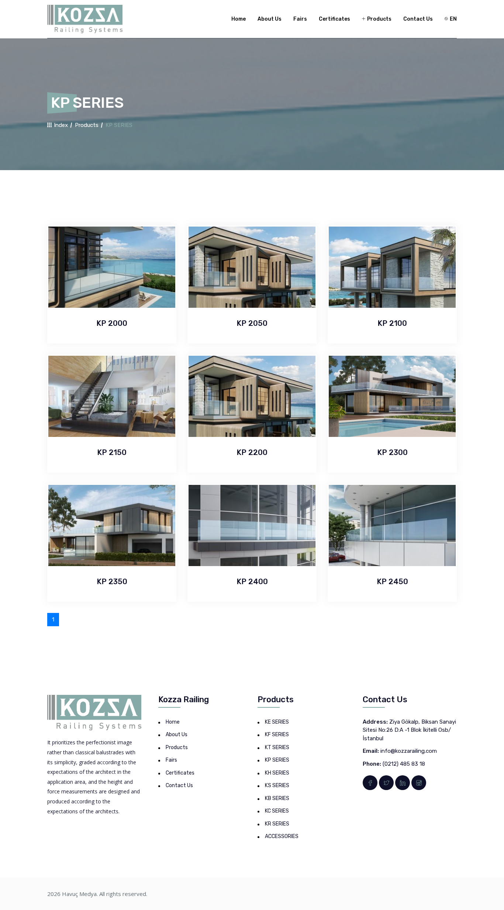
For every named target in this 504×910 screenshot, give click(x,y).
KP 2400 (252, 581)
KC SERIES (277, 811)
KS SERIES (277, 785)
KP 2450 (392, 581)
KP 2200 (252, 452)
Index (60, 125)
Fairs (300, 19)
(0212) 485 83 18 (404, 764)
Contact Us (418, 19)
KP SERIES (277, 760)
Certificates (334, 19)
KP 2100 (392, 323)
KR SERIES (277, 824)
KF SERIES (277, 734)
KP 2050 (252, 323)
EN (453, 19)
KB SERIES (277, 798)
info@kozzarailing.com (408, 751)
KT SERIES (277, 747)
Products (378, 19)
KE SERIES (277, 722)
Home (238, 19)
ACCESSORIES (281, 836)
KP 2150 (112, 452)
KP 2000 (111, 323)
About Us (270, 19)
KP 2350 (112, 581)
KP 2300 (392, 452)
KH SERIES (277, 773)
